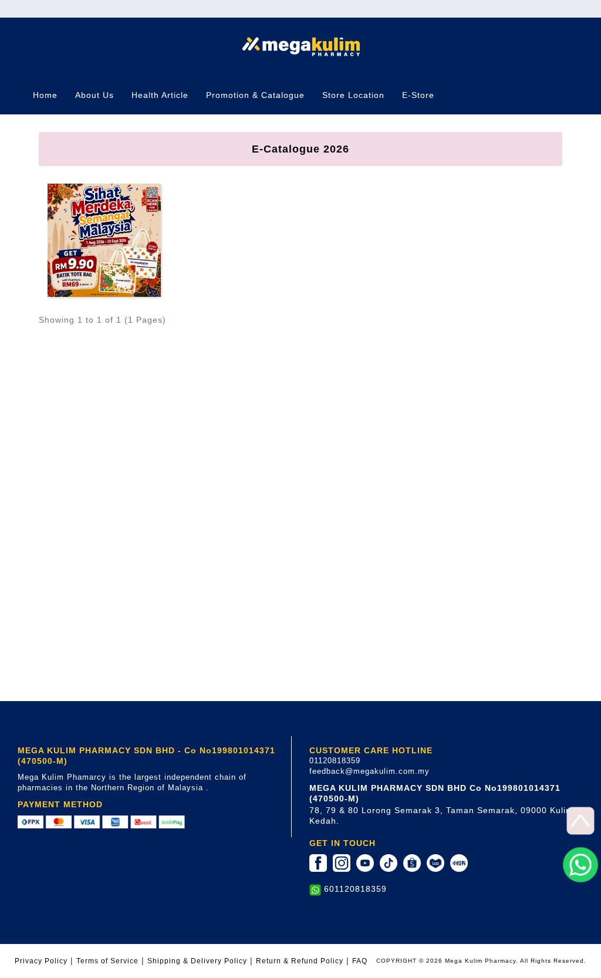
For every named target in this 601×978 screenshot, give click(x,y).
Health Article (159, 95)
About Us (94, 95)
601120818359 (355, 889)
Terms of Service (107, 961)
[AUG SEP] (104, 239)
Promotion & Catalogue (255, 95)
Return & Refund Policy (299, 961)
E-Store (418, 95)
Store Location (353, 95)
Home (45, 95)
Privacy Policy (41, 961)
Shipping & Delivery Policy (197, 961)
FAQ (359, 961)
